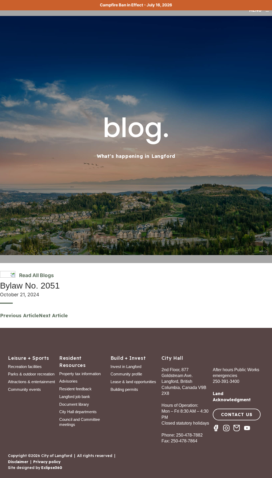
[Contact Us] (238, 433)
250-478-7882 (189, 435)
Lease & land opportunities (133, 381)
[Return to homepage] (25, 16)
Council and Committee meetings (79, 422)
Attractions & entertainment (31, 381)
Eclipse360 (51, 467)
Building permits (124, 389)
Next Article (53, 315)
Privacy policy (47, 461)
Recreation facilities (25, 366)
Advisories (68, 381)
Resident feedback (75, 389)
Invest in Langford (125, 366)
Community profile (126, 374)
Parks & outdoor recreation (31, 374)
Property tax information (80, 373)
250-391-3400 (226, 381)
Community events (24, 389)
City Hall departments (78, 411)
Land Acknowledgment (232, 396)
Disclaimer (18, 461)
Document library (74, 404)
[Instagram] (228, 433)
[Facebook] (218, 433)
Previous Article (19, 315)
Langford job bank (74, 396)
